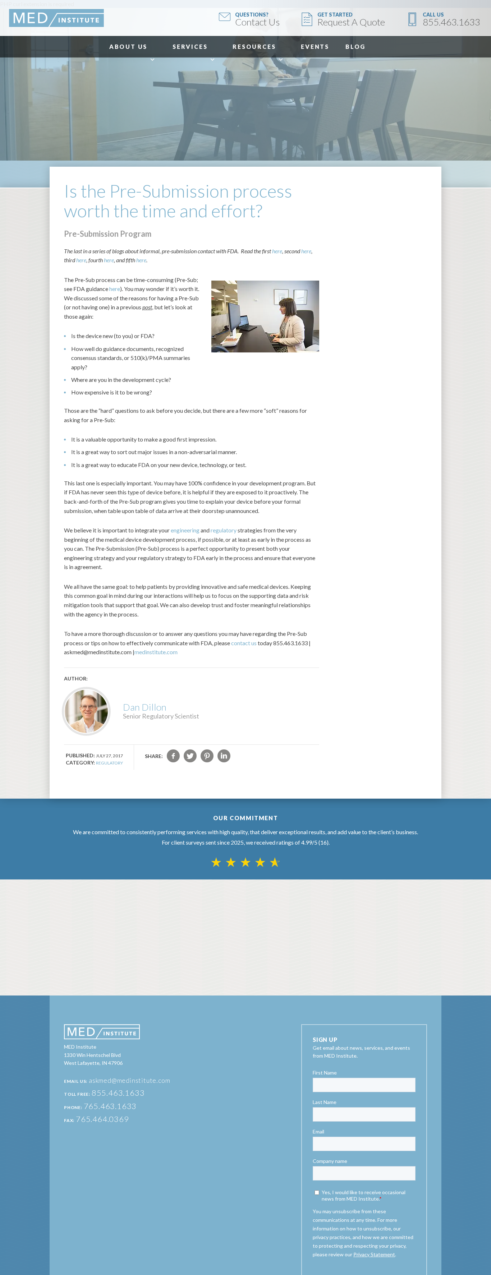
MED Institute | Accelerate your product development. (56, 18)
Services (190, 46)
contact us (244, 642)
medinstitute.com (156, 651)
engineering (185, 530)
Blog (355, 46)
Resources (254, 46)
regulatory (224, 530)
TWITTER (190, 755)
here (277, 251)
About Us (128, 46)
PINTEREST (207, 755)
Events (315, 46)
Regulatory (109, 763)
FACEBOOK (173, 755)
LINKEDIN (223, 755)
